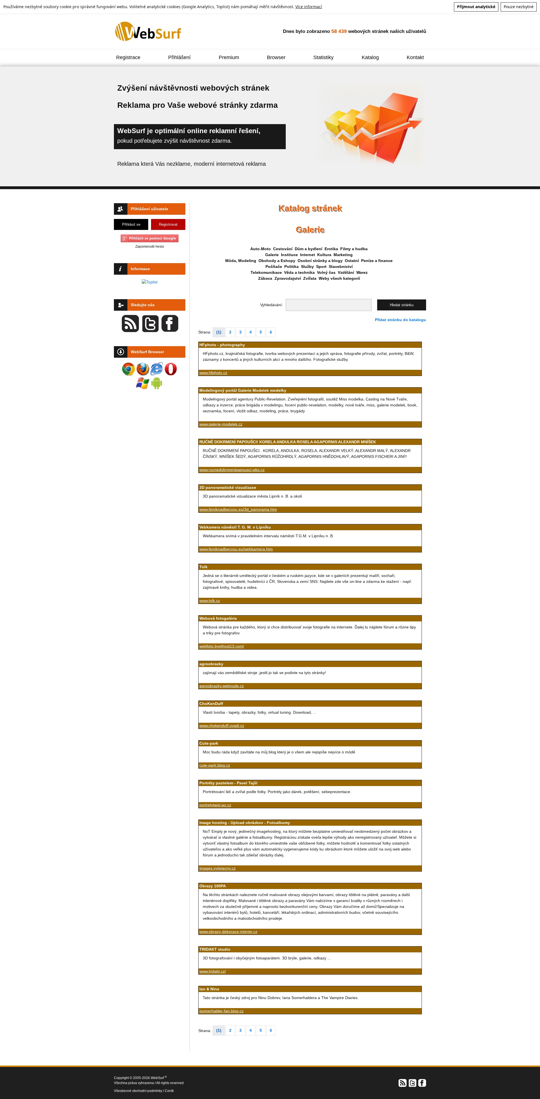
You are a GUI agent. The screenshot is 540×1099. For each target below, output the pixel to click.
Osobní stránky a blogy (320, 260)
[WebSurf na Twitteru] (412, 1082)
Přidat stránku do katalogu (400, 319)
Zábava (265, 278)
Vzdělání (346, 272)
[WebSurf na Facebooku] (422, 1082)
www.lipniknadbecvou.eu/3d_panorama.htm (238, 509)
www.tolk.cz (209, 600)
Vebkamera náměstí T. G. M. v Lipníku (235, 527)
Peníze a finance (377, 260)
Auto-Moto (260, 249)
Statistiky (323, 57)
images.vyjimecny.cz (217, 868)
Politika (291, 266)
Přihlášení (179, 57)
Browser (276, 57)
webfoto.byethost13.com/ (221, 646)
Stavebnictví (341, 266)
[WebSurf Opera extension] (171, 369)
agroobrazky (211, 664)
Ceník (169, 1091)
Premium (229, 57)
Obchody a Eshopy (276, 260)
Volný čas (326, 272)
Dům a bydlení (308, 249)
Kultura (324, 254)
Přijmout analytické (476, 6)
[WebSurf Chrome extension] (129, 369)
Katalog (370, 57)
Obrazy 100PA (212, 886)
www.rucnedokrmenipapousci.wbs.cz (232, 469)
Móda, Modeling (240, 260)
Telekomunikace (266, 272)
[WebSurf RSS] (403, 1082)
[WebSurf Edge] (157, 369)
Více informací (308, 6)
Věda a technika (299, 272)
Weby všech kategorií (339, 278)
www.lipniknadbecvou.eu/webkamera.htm (236, 549)
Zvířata (309, 278)
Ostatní (352, 260)
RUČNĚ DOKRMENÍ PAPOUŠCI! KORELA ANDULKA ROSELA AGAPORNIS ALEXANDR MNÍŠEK (287, 442)
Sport (321, 266)
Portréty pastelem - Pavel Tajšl (228, 783)
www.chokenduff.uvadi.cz (221, 725)
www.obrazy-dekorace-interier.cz (228, 931)
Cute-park (208, 743)
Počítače (274, 266)
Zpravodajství (287, 278)
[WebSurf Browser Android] (157, 383)
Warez (362, 272)
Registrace (128, 57)
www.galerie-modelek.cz (220, 424)
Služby (307, 266)
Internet (307, 254)
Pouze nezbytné (519, 6)
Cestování (282, 249)
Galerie (272, 254)
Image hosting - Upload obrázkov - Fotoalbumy (244, 822)
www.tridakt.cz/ (212, 971)
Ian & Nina (209, 989)
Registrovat (168, 224)
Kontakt (415, 57)
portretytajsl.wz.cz (215, 805)
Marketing (343, 254)
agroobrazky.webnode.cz (221, 686)
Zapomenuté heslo (149, 247)
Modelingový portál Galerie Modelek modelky (242, 390)
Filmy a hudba (354, 249)
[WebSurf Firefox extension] (143, 369)
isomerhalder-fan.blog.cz (221, 1011)
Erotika (331, 249)
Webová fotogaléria (218, 618)
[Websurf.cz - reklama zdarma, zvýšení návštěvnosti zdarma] (149, 31)
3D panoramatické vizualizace (227, 487)
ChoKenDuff (211, 703)
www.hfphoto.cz (213, 372)
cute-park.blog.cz (214, 765)
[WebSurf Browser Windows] (143, 383)
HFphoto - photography (222, 345)
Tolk (203, 567)
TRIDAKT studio (214, 949)
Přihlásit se (131, 224)
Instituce (289, 254)
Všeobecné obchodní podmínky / (139, 1091)
